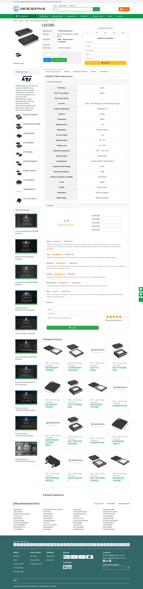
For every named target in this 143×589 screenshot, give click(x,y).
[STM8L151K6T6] (19, 173)
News (15, 560)
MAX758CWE (107, 525)
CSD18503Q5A (108, 516)
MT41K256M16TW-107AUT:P (53, 509)
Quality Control (98, 16)
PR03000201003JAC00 (21, 514)
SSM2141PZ (77, 509)
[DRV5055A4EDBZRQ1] (52, 461)
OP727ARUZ (47, 529)
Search (96, 9)
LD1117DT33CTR (30, 199)
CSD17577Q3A (78, 518)
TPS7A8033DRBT (49, 520)
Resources (50, 560)
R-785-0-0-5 (17, 516)
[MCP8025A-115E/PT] (119, 424)
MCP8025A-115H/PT (51, 405)
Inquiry (47, 60)
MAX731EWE (107, 527)
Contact (119, 16)
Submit (106, 63)
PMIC (21, 21)
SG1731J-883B (95, 368)
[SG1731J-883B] (97, 351)
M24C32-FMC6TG (30, 115)
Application (63, 5)
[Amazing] (120, 316)
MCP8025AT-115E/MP (52, 368)
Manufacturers (57, 16)
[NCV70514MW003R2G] (97, 461)
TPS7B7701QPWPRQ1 (80, 520)
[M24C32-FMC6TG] (19, 117)
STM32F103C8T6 (30, 161)
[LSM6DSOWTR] (19, 191)
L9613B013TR (28, 133)
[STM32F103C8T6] (19, 163)
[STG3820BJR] (19, 145)
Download (72, 5)
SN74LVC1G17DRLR (50, 525)
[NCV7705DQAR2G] (75, 387)
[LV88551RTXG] (97, 425)
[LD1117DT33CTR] (19, 201)
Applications (71, 16)
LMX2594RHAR (108, 518)
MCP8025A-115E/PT (119, 442)
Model (55, 5)
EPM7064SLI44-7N (79, 514)
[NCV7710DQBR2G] (119, 351)
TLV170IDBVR (18, 529)
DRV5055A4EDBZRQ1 (52, 479)
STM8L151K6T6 (29, 171)
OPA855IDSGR (78, 529)
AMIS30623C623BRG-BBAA (52, 442)
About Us (16, 556)
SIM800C (76, 516)
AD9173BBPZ (18, 512)
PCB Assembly (18, 568)
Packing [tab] (93, 71)
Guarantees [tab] (104, 71)
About (110, 16)
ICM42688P (17, 509)
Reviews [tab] (67, 71)
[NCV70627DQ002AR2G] (75, 424)
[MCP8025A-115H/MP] (97, 387)
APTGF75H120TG (109, 514)
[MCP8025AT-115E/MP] (52, 351)
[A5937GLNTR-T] (75, 461)
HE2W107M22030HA (110, 512)
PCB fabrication (18, 571)
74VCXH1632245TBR (31, 124)
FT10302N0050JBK (80, 512)
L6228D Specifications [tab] (53, 71)
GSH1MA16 (47, 512)
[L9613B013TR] (19, 135)
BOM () (125, 9)
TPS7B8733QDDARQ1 (21, 523)
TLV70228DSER (18, 520)
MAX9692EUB (48, 527)
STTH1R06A (28, 152)
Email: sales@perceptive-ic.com (114, 555)
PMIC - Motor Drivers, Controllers (36, 21)
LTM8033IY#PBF (109, 509)
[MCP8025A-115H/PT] (52, 387)
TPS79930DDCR (108, 523)
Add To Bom (60, 60)
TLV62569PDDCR (109, 529)
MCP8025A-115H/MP (96, 405)
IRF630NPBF (77, 523)
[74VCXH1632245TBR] (19, 126)
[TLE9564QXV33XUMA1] (75, 351)
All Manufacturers (36, 564)
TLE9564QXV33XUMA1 (74, 368)
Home (15, 21)
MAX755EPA (17, 518)
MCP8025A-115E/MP (119, 479)
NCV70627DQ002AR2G (75, 442)
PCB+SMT (84, 16)
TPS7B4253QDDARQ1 (110, 520)
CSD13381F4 (77, 525)
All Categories (23, 16)
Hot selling (33, 556)
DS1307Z (46, 523)
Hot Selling (43, 16)
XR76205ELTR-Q (19, 527)
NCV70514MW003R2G (97, 479)
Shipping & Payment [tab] (80, 71)
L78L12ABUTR (28, 180)
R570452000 (47, 516)
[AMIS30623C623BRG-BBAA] (52, 423)
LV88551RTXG (97, 442)
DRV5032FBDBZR (19, 525)
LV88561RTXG (120, 406)
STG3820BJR (28, 143)
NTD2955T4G (48, 518)
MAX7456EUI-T (48, 514)
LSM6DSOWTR (29, 189)
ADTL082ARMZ (78, 527)
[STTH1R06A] (19, 154)
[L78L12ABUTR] (19, 182)
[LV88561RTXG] (119, 388)
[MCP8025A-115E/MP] (119, 461)
